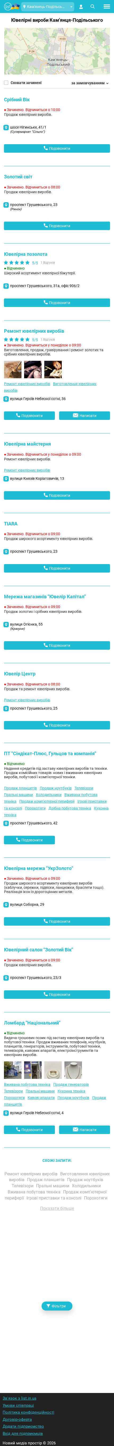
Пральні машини (18, 795)
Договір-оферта (17, 1419)
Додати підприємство (23, 1426)
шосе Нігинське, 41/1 (28, 129)
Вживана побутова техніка (27, 1084)
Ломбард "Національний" (32, 1023)
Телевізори (83, 788)
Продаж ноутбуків (56, 788)
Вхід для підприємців (23, 1433)
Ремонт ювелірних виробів (34, 331)
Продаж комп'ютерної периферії (46, 801)
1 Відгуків (48, 263)
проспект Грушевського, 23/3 (35, 977)
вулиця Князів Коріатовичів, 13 (37, 478)
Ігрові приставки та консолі (54, 1198)
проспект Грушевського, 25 (34, 708)
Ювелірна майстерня (27, 444)
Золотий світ (18, 176)
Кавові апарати (41, 1098)
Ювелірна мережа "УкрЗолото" (38, 868)
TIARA (10, 523)
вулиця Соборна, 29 (27, 904)
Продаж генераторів (71, 1084)
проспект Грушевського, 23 (34, 207)
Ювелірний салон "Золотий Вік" (38, 949)
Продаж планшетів (20, 788)
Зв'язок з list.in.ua (19, 1398)
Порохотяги (35, 808)
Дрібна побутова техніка (70, 808)
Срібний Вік (17, 99)
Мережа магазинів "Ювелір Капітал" (45, 596)
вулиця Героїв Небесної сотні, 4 (37, 1113)
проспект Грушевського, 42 (34, 823)
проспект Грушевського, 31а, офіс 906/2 (45, 286)
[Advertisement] (57, 1295)
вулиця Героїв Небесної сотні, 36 (38, 399)
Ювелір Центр (20, 673)
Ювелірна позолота (25, 254)
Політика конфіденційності (28, 1412)
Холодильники (49, 795)
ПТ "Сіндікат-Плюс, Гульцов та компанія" (50, 753)
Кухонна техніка (71, 1091)
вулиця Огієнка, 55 (26, 626)
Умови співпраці (18, 1405)
